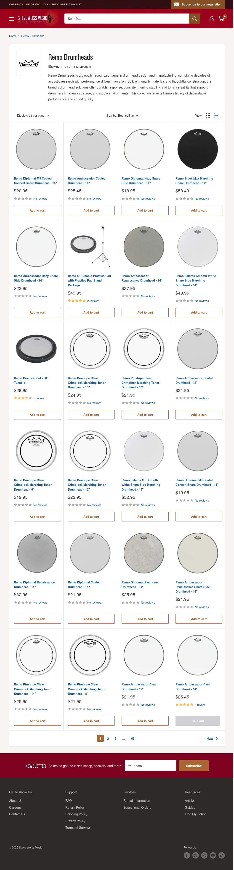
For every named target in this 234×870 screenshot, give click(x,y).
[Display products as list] (216, 115)
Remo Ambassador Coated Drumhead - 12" (194, 380)
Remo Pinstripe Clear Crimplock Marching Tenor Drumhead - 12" (87, 484)
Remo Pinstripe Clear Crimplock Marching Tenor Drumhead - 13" (87, 382)
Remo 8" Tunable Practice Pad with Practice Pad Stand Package (89, 280)
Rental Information (136, 800)
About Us (15, 800)
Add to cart (37, 210)
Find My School (196, 814)
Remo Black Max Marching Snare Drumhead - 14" (194, 180)
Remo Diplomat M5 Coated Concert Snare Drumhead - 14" (35, 180)
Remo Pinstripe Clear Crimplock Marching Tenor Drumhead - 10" (140, 382)
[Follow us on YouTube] (213, 855)
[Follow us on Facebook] (187, 855)
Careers (15, 807)
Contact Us (17, 814)
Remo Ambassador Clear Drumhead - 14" (193, 686)
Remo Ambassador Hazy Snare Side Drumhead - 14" (36, 278)
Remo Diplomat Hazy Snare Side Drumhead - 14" (141, 180)
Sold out (198, 721)
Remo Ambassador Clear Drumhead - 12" (139, 686)
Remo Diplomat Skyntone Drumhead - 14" (140, 584)
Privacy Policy (75, 821)
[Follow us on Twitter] (195, 855)
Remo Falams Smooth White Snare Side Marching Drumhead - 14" (196, 280)
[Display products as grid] (208, 115)
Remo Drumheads (32, 36)
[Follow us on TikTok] (221, 855)
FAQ (68, 800)
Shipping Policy (76, 814)
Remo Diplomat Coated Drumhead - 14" (84, 584)
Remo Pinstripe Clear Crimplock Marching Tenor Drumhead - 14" (33, 688)
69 (132, 738)
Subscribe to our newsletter (201, 4)
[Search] (194, 18)
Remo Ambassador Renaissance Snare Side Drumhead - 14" (193, 586)
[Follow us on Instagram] (204, 855)
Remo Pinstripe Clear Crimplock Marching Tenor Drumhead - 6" (33, 484)
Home (13, 36)
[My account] (212, 18)
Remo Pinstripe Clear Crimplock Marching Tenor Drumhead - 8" (87, 688)
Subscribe (194, 765)
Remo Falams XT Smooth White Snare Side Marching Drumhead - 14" (141, 484)
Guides (190, 807)
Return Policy (75, 807)
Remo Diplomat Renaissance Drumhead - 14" (34, 584)
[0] (221, 18)
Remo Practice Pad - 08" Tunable (31, 380)
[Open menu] (11, 19)
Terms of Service (77, 827)
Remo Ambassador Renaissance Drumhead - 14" (142, 278)
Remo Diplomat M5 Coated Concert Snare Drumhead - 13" (197, 482)
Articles (190, 800)
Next (210, 738)
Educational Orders (137, 807)
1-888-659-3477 (71, 4)
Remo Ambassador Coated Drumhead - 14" (87, 180)
